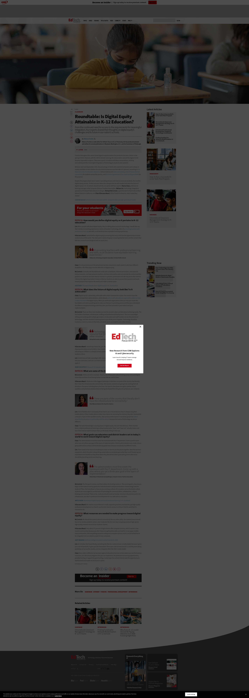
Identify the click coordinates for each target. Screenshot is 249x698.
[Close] (246, 694)
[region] (124, 694)
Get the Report (124, 365)
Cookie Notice (58, 696)
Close (140, 326)
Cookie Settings (191, 694)
